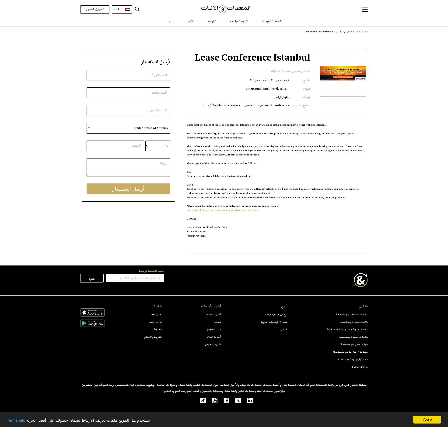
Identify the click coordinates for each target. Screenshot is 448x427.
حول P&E (156, 315)
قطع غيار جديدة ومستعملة (353, 359)
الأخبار (190, 21)
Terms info (16, 420)
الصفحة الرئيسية (272, 21)
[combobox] (128, 128)
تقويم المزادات (239, 21)
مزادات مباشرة (360, 367)
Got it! (427, 420)
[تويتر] (235, 400)
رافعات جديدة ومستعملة (354, 322)
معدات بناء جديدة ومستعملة (352, 315)
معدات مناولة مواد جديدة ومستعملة (347, 329)
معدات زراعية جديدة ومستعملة (350, 352)
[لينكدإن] (247, 400)
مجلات (217, 322)
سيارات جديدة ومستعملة (354, 344)
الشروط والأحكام (153, 337)
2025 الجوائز (214, 329)
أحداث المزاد (214, 337)
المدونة (158, 329)
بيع (170, 21)
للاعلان (284, 329)
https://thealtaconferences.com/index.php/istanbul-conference (245, 105)
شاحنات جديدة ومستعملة (353, 337)
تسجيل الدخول (95, 9)
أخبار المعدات (213, 315)
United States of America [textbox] (151, 128)
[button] (365, 9)
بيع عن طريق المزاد (277, 315)
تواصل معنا (155, 322)
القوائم (212, 21)
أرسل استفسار (128, 189)
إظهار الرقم (282, 97)
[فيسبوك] (223, 400)
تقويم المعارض (213, 344)
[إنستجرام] (211, 400)
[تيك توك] (200, 400)
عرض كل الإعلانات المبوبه (274, 322)
